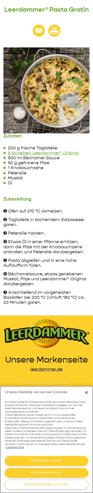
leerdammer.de (46, 369)
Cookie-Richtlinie (15, 448)
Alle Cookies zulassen (46, 460)
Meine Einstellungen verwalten (46, 484)
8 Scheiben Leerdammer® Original (43, 153)
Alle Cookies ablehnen (46, 472)
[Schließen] (86, 392)
